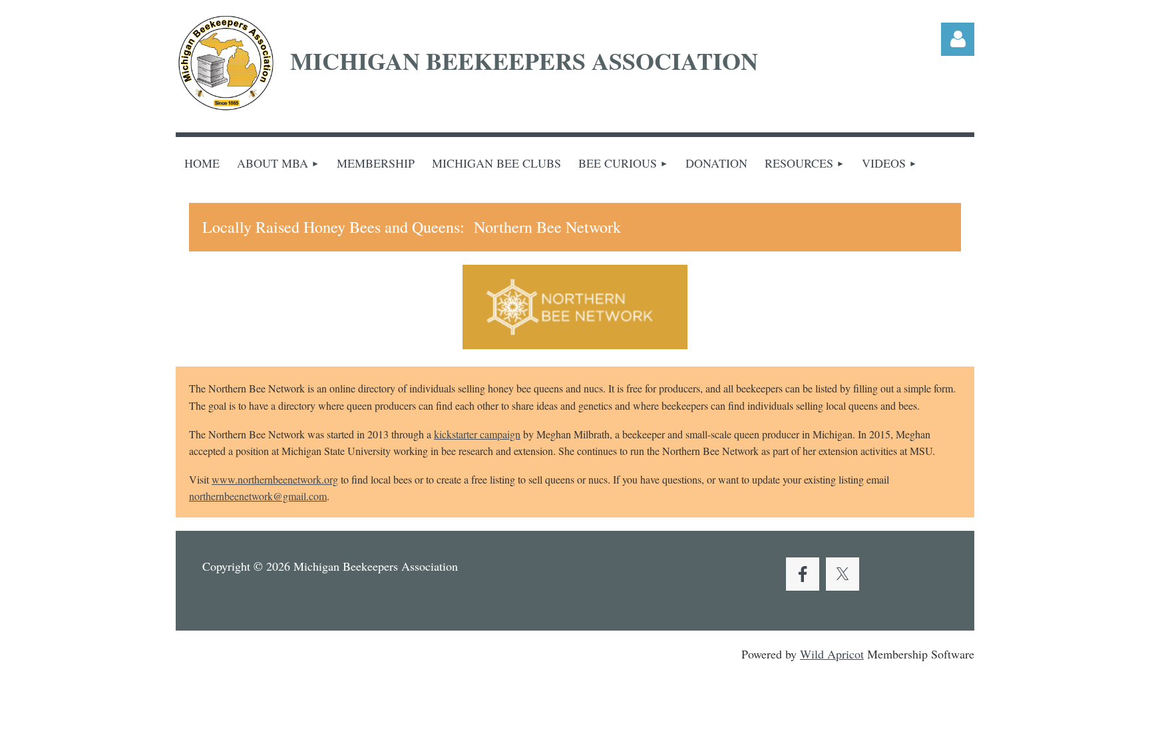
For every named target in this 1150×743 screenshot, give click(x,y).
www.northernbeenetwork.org (275, 479)
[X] (842, 574)
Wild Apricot (832, 654)
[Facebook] (802, 574)
